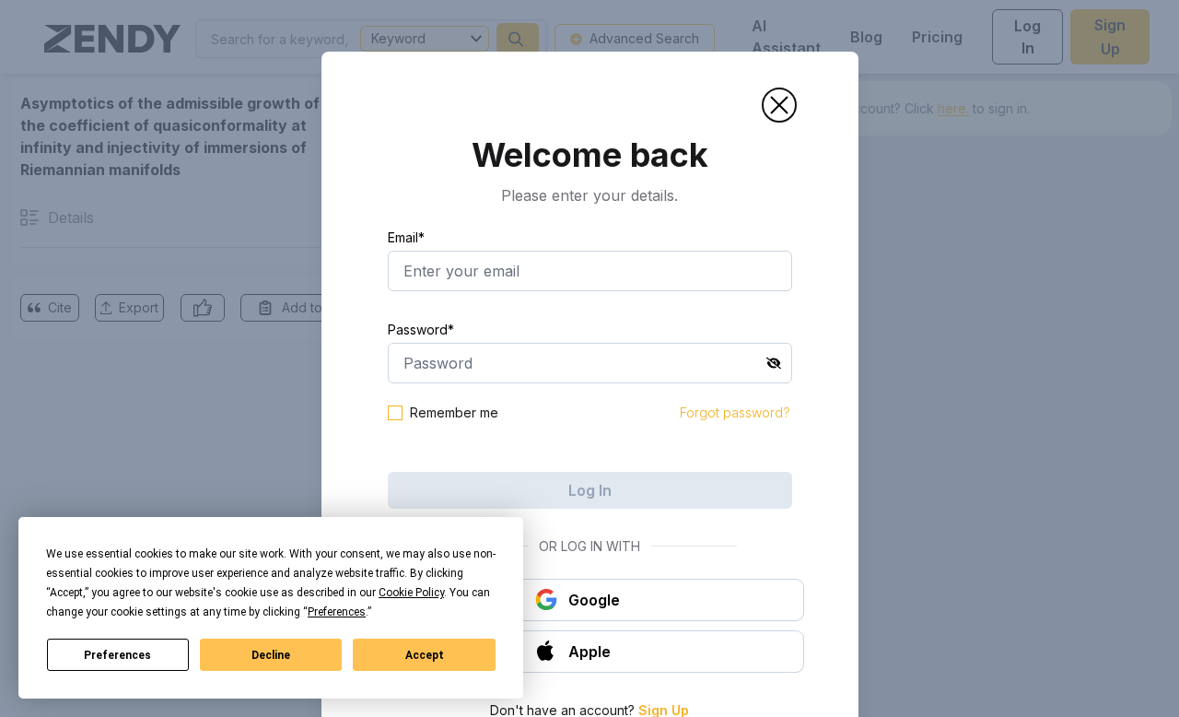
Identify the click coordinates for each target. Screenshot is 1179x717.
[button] (779, 105)
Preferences (117, 655)
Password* (421, 329)
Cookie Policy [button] (411, 592)
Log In (590, 490)
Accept (424, 655)
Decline (270, 655)
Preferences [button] (337, 611)
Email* (406, 237)
